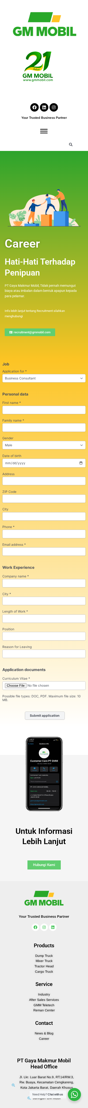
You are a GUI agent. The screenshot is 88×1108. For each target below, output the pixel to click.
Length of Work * (15, 611)
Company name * (15, 576)
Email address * (14, 544)
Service (44, 984)
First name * (11, 403)
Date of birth (11, 456)
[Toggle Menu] (44, 131)
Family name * (13, 420)
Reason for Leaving (17, 647)
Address (8, 474)
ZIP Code (9, 492)
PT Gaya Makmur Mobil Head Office (44, 1064)
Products (44, 945)
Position (8, 629)
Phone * (8, 527)
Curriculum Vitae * (16, 678)
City (5, 509)
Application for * (14, 371)
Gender (7, 438)
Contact (44, 1023)
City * (6, 594)
